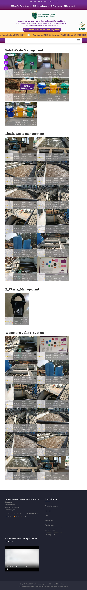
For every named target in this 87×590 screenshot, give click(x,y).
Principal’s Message (51, 506)
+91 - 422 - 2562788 (36, 2)
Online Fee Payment (41, 6)
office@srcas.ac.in (52, 2)
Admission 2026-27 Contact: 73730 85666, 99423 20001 (34, 35)
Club (46, 516)
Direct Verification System (22, 6)
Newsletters (49, 520)
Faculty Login (57, 6)
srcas (9, 516)
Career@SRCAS (50, 535)
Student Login (70, 6)
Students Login (50, 530)
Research (48, 511)
